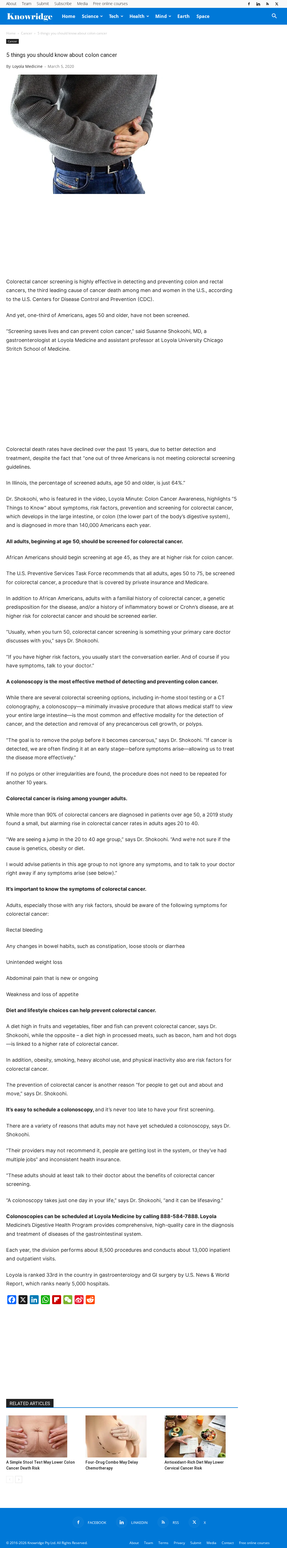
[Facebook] (249, 4)
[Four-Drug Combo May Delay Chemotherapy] (122, 1436)
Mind (161, 16)
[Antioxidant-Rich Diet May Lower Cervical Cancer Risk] (201, 1436)
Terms (163, 1542)
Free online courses (110, 3)
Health (137, 16)
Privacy (179, 1542)
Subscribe (63, 3)
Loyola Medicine (27, 66)
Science (90, 16)
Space (202, 16)
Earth (183, 16)
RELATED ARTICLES (30, 1403)
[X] (276, 4)
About (11, 3)
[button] (274, 16)
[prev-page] (9, 1479)
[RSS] (267, 4)
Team (26, 3)
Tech (114, 16)
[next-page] (18, 1479)
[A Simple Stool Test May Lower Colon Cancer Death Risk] (43, 1436)
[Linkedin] (258, 4)
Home (68, 16)
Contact (228, 1542)
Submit (43, 3)
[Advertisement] (122, 236)
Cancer (26, 33)
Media (82, 3)
